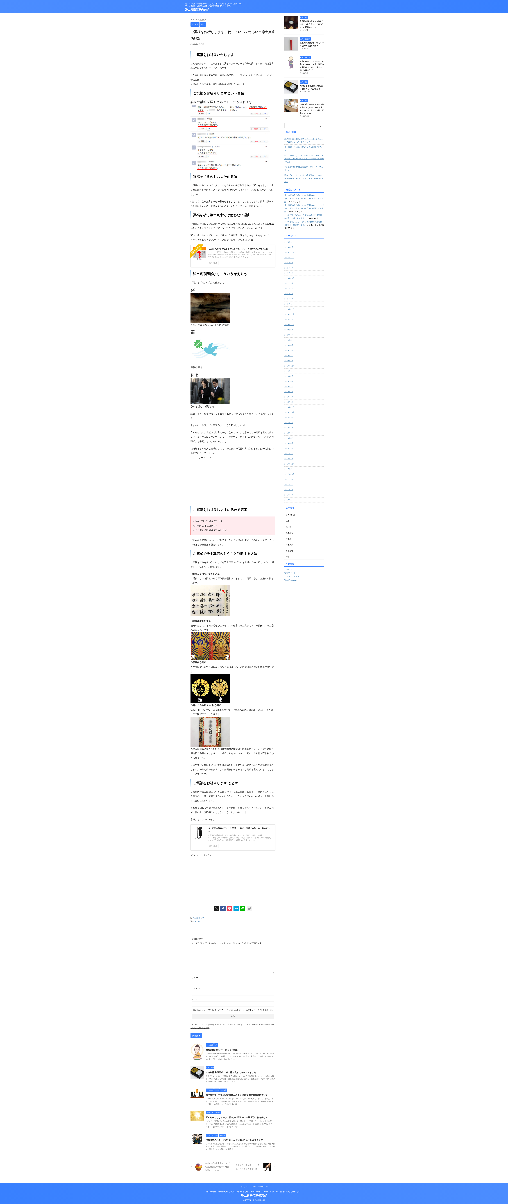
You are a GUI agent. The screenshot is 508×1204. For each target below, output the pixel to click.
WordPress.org (290, 580)
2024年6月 (288, 294)
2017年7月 (288, 490)
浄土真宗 (196, 918)
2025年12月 (289, 252)
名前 (195, 977)
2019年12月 (289, 366)
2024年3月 (288, 299)
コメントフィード (291, 576)
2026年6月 (288, 242)
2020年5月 (288, 340)
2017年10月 (289, 474)
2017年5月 (288, 500)
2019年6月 (288, 381)
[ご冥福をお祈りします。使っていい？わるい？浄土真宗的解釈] (236, 908)
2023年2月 (288, 319)
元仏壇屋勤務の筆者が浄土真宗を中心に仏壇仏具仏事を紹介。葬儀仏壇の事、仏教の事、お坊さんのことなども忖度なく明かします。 (254, 1192)
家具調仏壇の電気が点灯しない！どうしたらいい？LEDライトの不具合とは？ (312, 24)
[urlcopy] (249, 908)
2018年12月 (289, 402)
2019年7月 (288, 376)
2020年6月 (288, 335)
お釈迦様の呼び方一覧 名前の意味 (222, 1050)
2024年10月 (289, 278)
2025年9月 (288, 263)
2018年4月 (288, 443)
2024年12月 (289, 273)
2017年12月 (289, 464)
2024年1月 (288, 304)
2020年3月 (288, 350)
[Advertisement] (212, 482)
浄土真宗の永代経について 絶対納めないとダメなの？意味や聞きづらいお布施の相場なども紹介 (304, 198)
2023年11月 (289, 314)
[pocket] (229, 908)
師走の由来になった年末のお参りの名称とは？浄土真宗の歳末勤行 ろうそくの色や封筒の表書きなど (304, 158)
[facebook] (223, 908)
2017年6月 (288, 495)
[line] (242, 908)
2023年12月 (289, 309)
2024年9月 (288, 283)
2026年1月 (288, 247)
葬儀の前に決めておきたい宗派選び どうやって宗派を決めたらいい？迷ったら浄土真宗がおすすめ (304, 178)
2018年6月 (288, 433)
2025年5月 (288, 268)
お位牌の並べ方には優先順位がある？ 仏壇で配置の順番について (237, 1095)
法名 (199, 922)
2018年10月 (289, 412)
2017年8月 (288, 484)
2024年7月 (288, 288)
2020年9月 (288, 330)
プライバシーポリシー (260, 1187)
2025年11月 (289, 257)
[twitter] (216, 908)
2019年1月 (288, 397)
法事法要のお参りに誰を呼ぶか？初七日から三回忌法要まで (234, 1140)
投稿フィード (290, 573)
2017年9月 (288, 479)
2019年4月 (288, 392)
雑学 (202, 918)
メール (196, 988)
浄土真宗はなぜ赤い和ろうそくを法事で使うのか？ (303, 148)
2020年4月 (288, 345)
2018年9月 (288, 417)
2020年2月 (288, 356)
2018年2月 (288, 454)
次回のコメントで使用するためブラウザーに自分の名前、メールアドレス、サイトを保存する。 (234, 1010)
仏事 (194, 922)
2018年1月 (288, 459)
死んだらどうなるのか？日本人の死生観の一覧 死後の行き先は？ (237, 1117)
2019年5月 (288, 386)
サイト (194, 999)
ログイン (288, 569)
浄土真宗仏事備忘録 (197, 9)
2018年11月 (289, 407)
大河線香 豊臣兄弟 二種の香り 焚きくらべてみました (231, 1072)
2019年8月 (288, 371)
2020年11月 (289, 325)
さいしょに (244, 1187)
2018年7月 (288, 428)
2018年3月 (288, 448)
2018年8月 (288, 423)
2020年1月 (288, 361)
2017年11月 (289, 469)
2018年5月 (288, 438)
